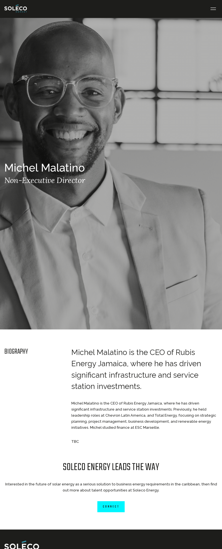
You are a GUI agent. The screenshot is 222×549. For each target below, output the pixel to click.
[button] (213, 9)
